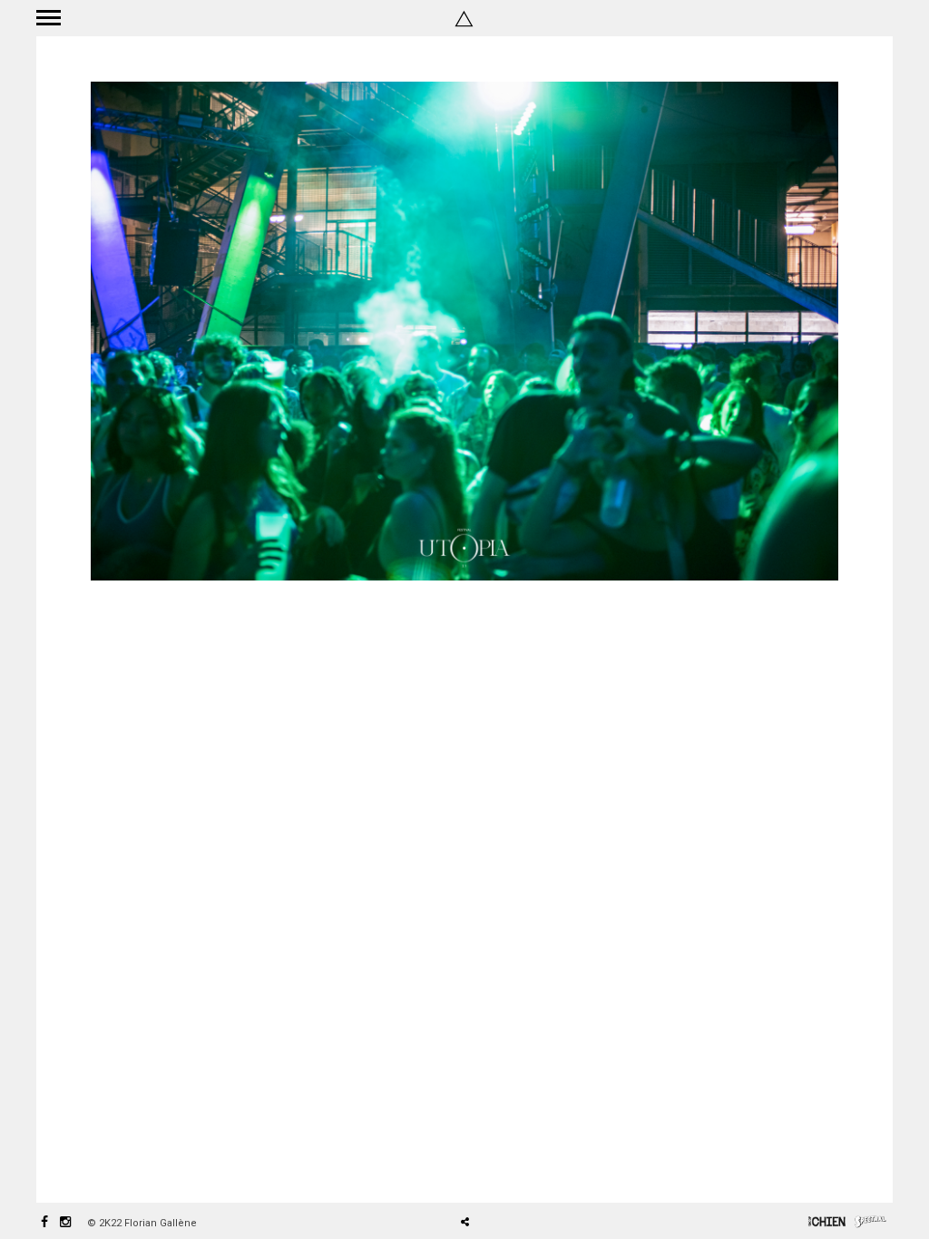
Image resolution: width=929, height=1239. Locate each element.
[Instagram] (65, 1223)
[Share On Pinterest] (523, 1171)
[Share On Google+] (550, 1171)
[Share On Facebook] (471, 1171)
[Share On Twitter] (497, 1171)
